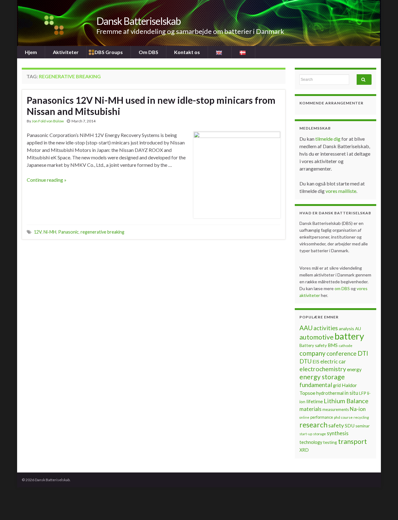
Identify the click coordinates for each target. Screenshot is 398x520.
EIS (315, 361)
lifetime (314, 401)
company (312, 353)
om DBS (343, 288)
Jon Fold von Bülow (48, 121)
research (313, 425)
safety (336, 425)
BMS (333, 345)
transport (352, 441)
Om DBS (148, 52)
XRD (304, 450)
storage (319, 433)
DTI (363, 353)
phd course (343, 417)
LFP (362, 393)
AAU (305, 327)
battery (349, 336)
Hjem (31, 52)
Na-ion (358, 409)
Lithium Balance (346, 400)
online (304, 417)
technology (310, 442)
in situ (351, 393)
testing (330, 442)
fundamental (315, 384)
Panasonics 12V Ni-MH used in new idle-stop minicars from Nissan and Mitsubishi (151, 105)
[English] (219, 52)
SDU (349, 425)
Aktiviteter (66, 52)
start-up (305, 434)
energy (354, 369)
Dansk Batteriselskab (138, 21)
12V (38, 232)
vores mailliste (341, 191)
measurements (335, 409)
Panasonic (68, 232)
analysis (346, 328)
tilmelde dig (328, 139)
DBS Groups (109, 52)
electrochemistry (322, 368)
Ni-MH (50, 232)
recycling (361, 417)
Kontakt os (187, 52)
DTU (305, 361)
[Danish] (243, 52)
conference (341, 353)
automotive (316, 337)
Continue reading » (47, 180)
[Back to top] (384, 506)
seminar (362, 425)
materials (310, 409)
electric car (333, 361)
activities (325, 328)
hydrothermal (330, 393)
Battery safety (313, 345)
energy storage (322, 377)
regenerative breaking (102, 232)
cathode (345, 345)
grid (337, 385)
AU (358, 328)
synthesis (338, 433)
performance (321, 417)
